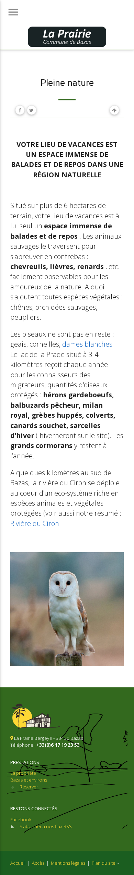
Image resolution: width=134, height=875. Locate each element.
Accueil (17, 863)
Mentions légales (68, 863)
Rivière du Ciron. (35, 523)
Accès (38, 863)
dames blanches (87, 344)
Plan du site (103, 863)
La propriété (23, 773)
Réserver (29, 787)
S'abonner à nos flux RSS (46, 826)
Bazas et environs (28, 780)
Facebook (21, 819)
